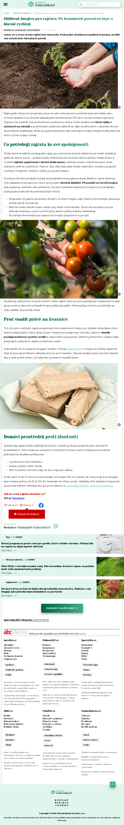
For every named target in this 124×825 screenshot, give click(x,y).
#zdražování (50, 669)
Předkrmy (86, 721)
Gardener (18, 498)
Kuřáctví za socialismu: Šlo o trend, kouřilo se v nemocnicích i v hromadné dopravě (60, 766)
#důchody (49, 664)
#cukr (86, 745)
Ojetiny (8, 650)
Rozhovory (48, 650)
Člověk (46, 715)
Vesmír (46, 729)
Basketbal (86, 645)
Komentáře (49, 648)
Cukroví (85, 715)
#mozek (48, 745)
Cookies (62, 805)
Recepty (85, 724)
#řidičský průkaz (14, 670)
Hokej (84, 653)
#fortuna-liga (90, 665)
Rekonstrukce (11, 721)
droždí (37, 620)
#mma (86, 670)
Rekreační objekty (14, 724)
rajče (45, 620)
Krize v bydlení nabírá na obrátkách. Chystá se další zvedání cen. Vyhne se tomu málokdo (22, 755)
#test (47, 740)
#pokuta (9, 740)
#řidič (8, 675)
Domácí (47, 645)
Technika (47, 727)
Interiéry (9, 718)
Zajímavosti (10, 659)
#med (86, 735)
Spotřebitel (49, 653)
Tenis (84, 659)
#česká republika (53, 674)
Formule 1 (86, 648)
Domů (7, 13)
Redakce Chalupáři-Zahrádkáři (22, 30)
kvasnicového (75, 348)
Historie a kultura (52, 718)
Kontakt (62, 800)
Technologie (49, 656)
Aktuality (9, 645)
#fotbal (87, 675)
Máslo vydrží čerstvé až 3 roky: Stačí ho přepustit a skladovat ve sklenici (21, 766)
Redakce (62, 803)
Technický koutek (13, 656)
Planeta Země (50, 721)
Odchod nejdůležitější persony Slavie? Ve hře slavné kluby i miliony (97, 696)
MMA (84, 656)
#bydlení (9, 735)
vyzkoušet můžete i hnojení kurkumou (89, 485)
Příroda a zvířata (52, 724)
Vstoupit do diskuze (27, 514)
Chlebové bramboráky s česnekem (99, 752)
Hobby (7, 715)
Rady (6, 653)
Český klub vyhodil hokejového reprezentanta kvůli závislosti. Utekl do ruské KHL (97, 685)
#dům (8, 745)
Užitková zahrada (22, 13)
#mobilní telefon (53, 735)
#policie (9, 665)
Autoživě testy (12, 648)
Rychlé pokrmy (89, 727)
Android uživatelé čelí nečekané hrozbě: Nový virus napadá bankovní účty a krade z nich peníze (61, 756)
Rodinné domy (11, 727)
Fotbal (84, 650)
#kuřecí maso (90, 740)
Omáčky (85, 718)
